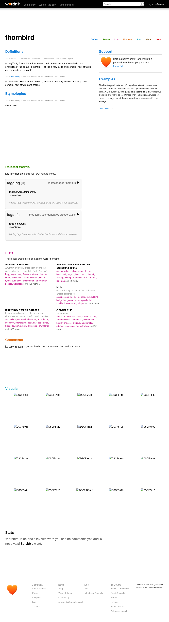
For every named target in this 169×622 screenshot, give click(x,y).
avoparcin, (10, 322)
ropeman (60, 280)
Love (158, 39)
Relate (106, 39)
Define (94, 39)
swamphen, (72, 303)
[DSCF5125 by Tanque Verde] (53, 458)
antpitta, (69, 296)
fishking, (60, 277)
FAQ (34, 601)
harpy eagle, (11, 274)
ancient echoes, (89, 316)
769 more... (34, 283)
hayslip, (71, 274)
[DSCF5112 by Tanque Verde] (116, 394)
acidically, (10, 319)
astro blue (85, 325)
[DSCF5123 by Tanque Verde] (84, 458)
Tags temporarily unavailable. (17, 225)
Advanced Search (119, 610)
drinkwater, (75, 271)
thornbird (118, 66)
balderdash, (89, 319)
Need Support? (118, 593)
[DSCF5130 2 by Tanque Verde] (84, 489)
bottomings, (43, 322)
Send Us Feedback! (120, 588)
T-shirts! (36, 606)
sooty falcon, (23, 274)
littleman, (92, 277)
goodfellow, (86, 271)
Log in (8, 173)
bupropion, (33, 325)
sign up (19, 173)
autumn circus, (63, 319)
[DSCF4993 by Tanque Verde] (148, 426)
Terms (114, 597)
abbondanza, (77, 319)
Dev (86, 584)
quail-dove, (17, 280)
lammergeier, (41, 280)
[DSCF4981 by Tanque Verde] (148, 458)
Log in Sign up (156, 4)
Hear (148, 39)
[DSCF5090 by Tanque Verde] (21, 394)
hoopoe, (9, 283)
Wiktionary (15, 76)
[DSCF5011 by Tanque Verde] (21, 489)
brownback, (62, 274)
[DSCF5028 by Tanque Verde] (116, 489)
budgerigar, (69, 300)
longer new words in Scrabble (22, 309)
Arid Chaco (104, 108)
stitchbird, (61, 303)
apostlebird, (86, 300)
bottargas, (33, 322)
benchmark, (81, 274)
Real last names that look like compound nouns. (73, 266)
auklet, (77, 296)
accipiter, (60, 296)
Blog (60, 588)
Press (34, 593)
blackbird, (93, 296)
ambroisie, (77, 316)
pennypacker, (81, 277)
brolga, (60, 300)
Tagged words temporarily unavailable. (22, 193)
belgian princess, (64, 322)
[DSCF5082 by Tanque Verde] (148, 394)
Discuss (127, 39)
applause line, (73, 325)
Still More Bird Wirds (17, 264)
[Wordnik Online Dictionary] (12, 3)
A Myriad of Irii (64, 309)
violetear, (34, 277)
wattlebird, (35, 274)
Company (37, 584)
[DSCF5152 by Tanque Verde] (84, 426)
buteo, (78, 300)
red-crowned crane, (21, 277)
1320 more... (15, 329)
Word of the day (47, 4)
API (86, 588)
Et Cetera (116, 584)
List (116, 39)
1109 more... (95, 303)
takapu (81, 303)
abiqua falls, (87, 322)
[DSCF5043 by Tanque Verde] (84, 394)
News (61, 584)
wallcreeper (19, 283)
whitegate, (70, 277)
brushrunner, (29, 280)
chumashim (44, 325)
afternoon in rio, (64, 316)
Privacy (114, 601)
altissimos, (32, 319)
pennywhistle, (63, 271)
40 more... (74, 280)
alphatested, (21, 319)
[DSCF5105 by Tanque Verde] (116, 426)
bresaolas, (10, 325)
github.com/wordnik (94, 593)
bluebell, (91, 274)
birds (59, 287)
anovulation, (43, 319)
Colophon (36, 597)
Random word (66, 4)
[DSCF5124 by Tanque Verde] (21, 458)
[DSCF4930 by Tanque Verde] (116, 458)
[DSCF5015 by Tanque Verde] (148, 489)
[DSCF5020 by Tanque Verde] (53, 489)
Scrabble (27, 543)
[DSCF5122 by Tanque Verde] (53, 426)
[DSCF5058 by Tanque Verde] (21, 426)
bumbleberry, (22, 325)
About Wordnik (39, 588)
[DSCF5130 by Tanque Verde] (53, 394)
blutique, (77, 322)
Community (29, 4)
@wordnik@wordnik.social (70, 601)
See (139, 39)
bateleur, (85, 296)
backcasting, (22, 322)
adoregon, (61, 325)
